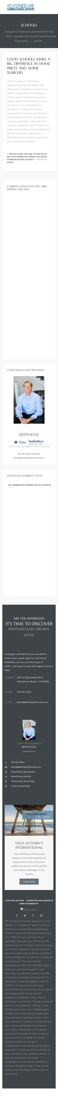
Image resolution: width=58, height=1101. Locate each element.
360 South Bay (16, 154)
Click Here (29, 881)
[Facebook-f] (16, 915)
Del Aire (28, 154)
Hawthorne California (23, 157)
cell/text (35, 453)
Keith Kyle (29, 746)
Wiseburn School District (20, 159)
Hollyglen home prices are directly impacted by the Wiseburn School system (27, 93)
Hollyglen (41, 157)
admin (10, 162)
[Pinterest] (41, 915)
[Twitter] (25, 915)
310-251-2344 (24, 453)
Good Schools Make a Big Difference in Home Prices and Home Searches (28, 66)
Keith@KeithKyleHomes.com (29, 457)
